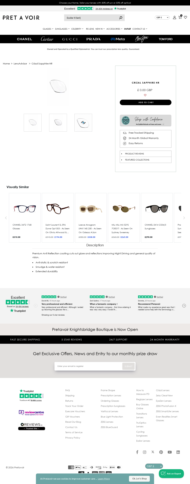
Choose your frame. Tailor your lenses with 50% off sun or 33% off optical (95, 2)
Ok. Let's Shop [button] (139, 478)
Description (95, 245)
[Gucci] (69, 39)
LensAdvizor (20, 63)
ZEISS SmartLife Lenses (167, 411)
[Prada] (93, 39)
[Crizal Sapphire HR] (33, 123)
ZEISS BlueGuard (109, 427)
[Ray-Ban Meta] (118, 39)
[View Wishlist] (185, 17)
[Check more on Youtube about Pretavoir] (170, 452)
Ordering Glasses (110, 400)
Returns (69, 400)
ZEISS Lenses (107, 421)
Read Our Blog (73, 421)
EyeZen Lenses (163, 400)
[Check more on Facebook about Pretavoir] (137, 452)
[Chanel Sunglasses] (24, 39)
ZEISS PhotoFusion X (166, 406)
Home (6, 63)
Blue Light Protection (112, 416)
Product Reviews (134, 153)
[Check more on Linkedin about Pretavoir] (178, 452)
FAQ (67, 390)
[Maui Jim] (141, 39)
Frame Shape (108, 390)
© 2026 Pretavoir (15, 467)
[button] (6, 217)
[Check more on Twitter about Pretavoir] (153, 452)
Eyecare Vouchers (75, 411)
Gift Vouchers (72, 416)
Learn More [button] (104, 478)
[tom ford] (165, 39)
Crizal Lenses (163, 390)
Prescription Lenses (111, 395)
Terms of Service (74, 432)
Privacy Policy (72, 437)
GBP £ (159, 17)
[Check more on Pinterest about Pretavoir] (161, 452)
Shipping (69, 395)
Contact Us (71, 427)
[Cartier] (47, 38)
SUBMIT (128, 366)
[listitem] (25, 218)
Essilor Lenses (143, 440)
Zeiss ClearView (164, 395)
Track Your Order (74, 406)
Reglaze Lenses (144, 399)
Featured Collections (137, 159)
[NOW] (120, 18)
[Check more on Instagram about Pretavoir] (144, 452)
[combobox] (94, 17)
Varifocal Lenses (109, 411)
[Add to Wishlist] (145, 95)
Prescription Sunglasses (113, 406)
